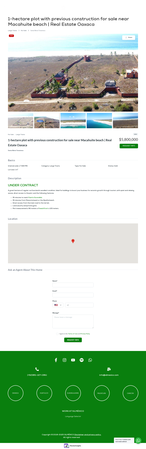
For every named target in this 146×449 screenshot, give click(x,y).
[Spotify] (82, 360)
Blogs (139, 8)
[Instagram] (64, 360)
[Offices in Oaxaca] (16, 393)
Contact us (124, 8)
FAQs (107, 8)
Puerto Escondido (35, 198)
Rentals (68, 8)
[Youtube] (73, 360)
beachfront (43, 209)
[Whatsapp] (90, 360)
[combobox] (57, 305)
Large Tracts (12, 31)
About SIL (88, 8)
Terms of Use (72, 334)
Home (51, 8)
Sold (11, 35)
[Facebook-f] (56, 360)
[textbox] (58, 305)
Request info (129, 146)
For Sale (24, 31)
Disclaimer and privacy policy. (87, 435)
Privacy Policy (85, 334)
